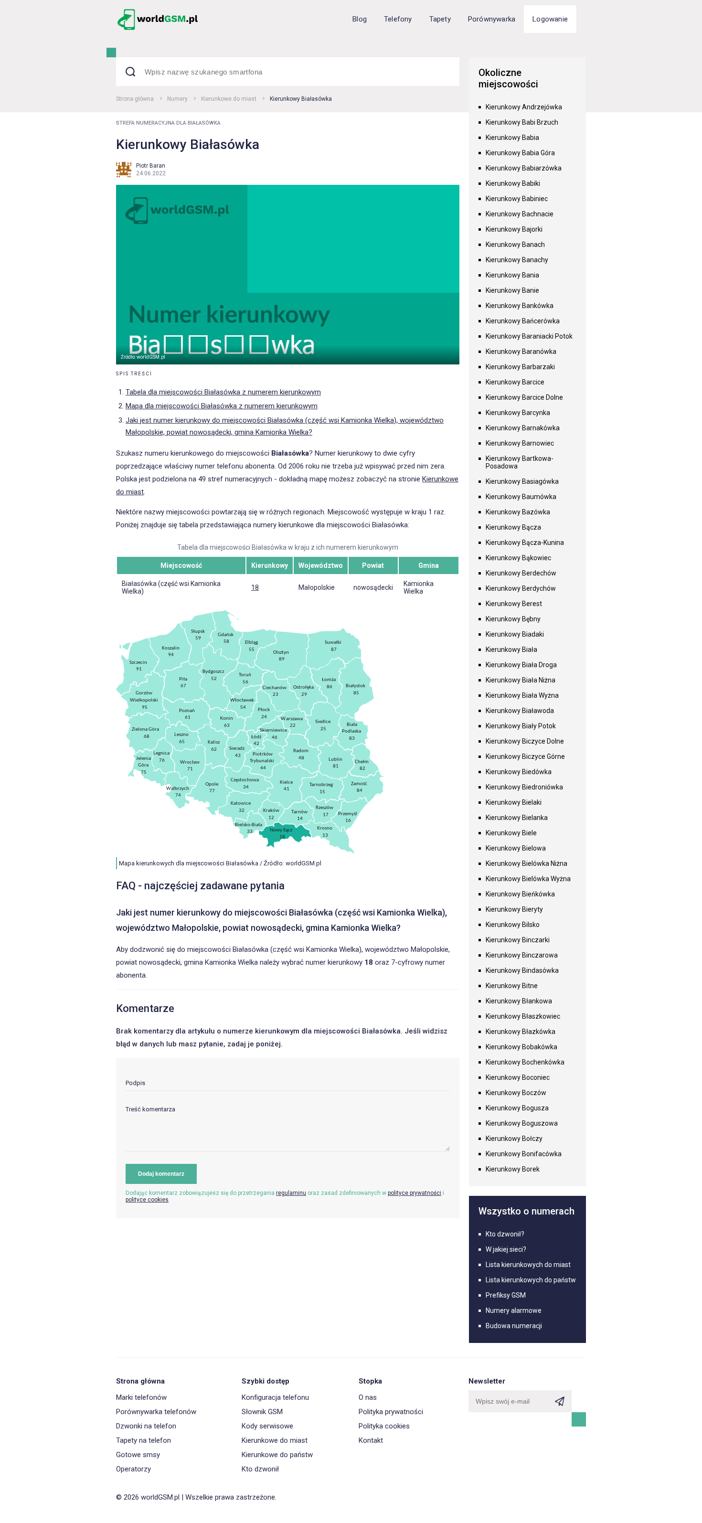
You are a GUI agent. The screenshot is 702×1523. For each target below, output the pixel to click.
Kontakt (371, 1440)
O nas (368, 1397)
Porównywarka (491, 19)
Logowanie (550, 19)
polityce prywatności (414, 1193)
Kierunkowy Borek (513, 1169)
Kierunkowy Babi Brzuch (522, 122)
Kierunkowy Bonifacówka (524, 1154)
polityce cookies (147, 1199)
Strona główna (135, 99)
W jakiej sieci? (506, 1249)
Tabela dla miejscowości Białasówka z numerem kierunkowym (223, 392)
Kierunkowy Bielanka (517, 817)
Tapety (440, 19)
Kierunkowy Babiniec (517, 198)
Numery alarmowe (514, 1310)
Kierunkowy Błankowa (519, 1001)
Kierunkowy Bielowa (516, 848)
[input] (288, 1085)
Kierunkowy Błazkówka (520, 1031)
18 (255, 587)
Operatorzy (133, 1469)
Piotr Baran (150, 165)
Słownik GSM (262, 1411)
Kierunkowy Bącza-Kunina (525, 542)
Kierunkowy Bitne (512, 986)
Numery (177, 99)
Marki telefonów (141, 1397)
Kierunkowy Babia (512, 137)
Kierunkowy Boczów (516, 1093)
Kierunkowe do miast (228, 99)
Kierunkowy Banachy (517, 260)
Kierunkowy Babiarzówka (524, 168)
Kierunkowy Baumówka (521, 497)
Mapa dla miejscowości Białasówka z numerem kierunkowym (222, 406)
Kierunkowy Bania (512, 275)
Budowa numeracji (514, 1326)
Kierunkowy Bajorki (514, 229)
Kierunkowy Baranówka (521, 351)
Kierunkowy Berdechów (521, 573)
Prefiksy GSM (506, 1295)
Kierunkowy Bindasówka (522, 970)
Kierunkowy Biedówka (519, 772)
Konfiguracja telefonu (275, 1397)
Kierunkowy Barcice (515, 382)
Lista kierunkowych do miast (528, 1264)
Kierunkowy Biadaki (515, 634)
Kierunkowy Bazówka (518, 512)
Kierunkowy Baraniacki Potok (529, 336)
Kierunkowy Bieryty (514, 909)
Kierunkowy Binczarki (518, 940)
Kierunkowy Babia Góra (520, 153)
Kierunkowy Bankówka (519, 305)
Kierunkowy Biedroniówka (524, 787)
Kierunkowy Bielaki (514, 802)
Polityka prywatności (391, 1411)
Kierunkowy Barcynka (518, 412)
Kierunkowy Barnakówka (523, 428)
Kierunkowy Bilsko (513, 924)
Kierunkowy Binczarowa (522, 955)
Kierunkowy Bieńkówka (520, 894)
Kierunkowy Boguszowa (522, 1123)
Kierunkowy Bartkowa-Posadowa (519, 462)
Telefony (398, 19)
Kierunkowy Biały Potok (521, 726)
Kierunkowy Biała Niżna (520, 680)
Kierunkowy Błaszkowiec (523, 1016)
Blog (359, 19)
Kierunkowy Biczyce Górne (525, 756)
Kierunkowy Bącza (513, 527)
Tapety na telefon (143, 1440)
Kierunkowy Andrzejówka (524, 107)
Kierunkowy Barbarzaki (520, 367)
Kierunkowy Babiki (513, 183)
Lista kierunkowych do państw (531, 1280)
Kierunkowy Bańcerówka (523, 321)
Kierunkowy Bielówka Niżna (526, 863)
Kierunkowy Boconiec (518, 1077)
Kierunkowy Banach (515, 244)
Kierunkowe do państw (277, 1454)
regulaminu (291, 1193)
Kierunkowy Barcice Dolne (524, 397)
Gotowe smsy (138, 1454)
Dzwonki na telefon (146, 1426)
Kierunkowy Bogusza (517, 1108)
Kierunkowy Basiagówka (522, 481)
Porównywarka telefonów (156, 1411)
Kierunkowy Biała (511, 649)
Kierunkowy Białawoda (520, 710)
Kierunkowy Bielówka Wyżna (528, 879)
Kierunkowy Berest (514, 603)
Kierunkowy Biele (511, 833)
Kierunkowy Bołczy (514, 1138)
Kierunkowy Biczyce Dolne (525, 741)
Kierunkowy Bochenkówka (525, 1062)
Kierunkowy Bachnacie (519, 214)
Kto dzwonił (260, 1469)
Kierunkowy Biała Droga (521, 665)
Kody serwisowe (267, 1426)
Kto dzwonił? (505, 1234)
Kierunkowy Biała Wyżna (522, 695)
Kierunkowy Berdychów (521, 588)
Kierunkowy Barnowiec (520, 443)
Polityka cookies (384, 1426)
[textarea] (288, 1129)
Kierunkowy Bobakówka (521, 1047)
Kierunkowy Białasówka (301, 99)
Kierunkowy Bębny (513, 619)
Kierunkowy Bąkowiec (518, 558)
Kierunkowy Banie (512, 290)
